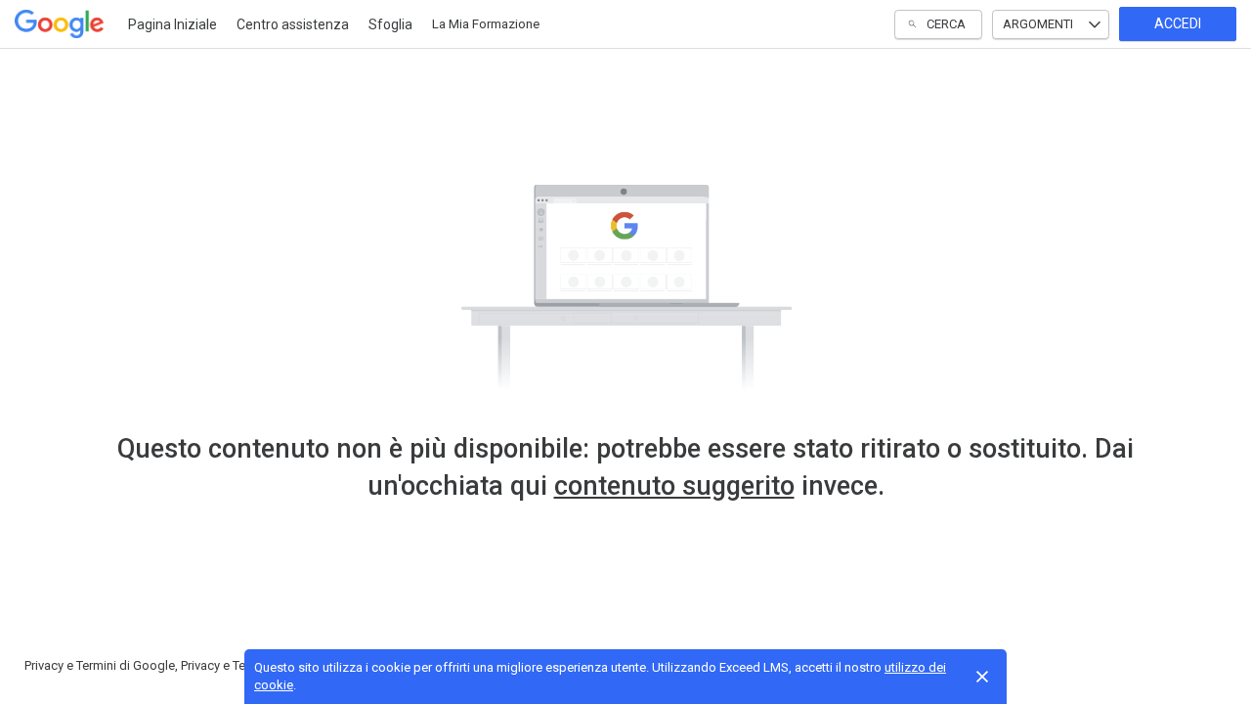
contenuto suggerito (674, 486)
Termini (96, 665)
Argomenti (1038, 24)
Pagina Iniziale (172, 24)
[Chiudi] (982, 676)
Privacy (44, 665)
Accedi (1177, 23)
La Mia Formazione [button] (485, 24)
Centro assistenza (293, 24)
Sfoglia (390, 24)
